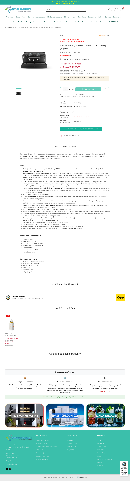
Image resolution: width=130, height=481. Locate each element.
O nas (99, 440)
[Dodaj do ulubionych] (105, 89)
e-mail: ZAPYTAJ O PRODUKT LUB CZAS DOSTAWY (81, 129)
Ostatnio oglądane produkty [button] (65, 353)
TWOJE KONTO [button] (73, 436)
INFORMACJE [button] (41, 436)
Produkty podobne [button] (65, 308)
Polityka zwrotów (42, 459)
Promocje (100, 443)
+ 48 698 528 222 (11, 464)
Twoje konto (71, 446)
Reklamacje (40, 453)
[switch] (124, 474)
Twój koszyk (71, 450)
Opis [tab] (56, 146)
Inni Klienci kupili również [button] (65, 284)
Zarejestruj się (72, 443)
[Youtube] (10, 469)
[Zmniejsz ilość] (61, 89)
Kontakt (100, 462)
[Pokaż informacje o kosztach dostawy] (85, 106)
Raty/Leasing (40, 450)
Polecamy (100, 450)
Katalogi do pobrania (104, 459)
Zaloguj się (70, 440)
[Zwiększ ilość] (69, 89)
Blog (99, 456)
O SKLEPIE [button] (101, 436)
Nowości (100, 466)
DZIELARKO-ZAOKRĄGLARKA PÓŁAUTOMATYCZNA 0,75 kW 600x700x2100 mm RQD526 (11, 335)
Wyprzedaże (101, 446)
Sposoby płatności (42, 456)
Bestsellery (101, 453)
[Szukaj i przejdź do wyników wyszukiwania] (84, 9)
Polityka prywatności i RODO (46, 446)
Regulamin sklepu (42, 440)
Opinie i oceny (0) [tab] (69, 146)
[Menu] (127, 462)
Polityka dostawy (42, 443)
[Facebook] (7, 469)
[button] (114, 22)
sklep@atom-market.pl (14, 461)
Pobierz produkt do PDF (71, 135)
